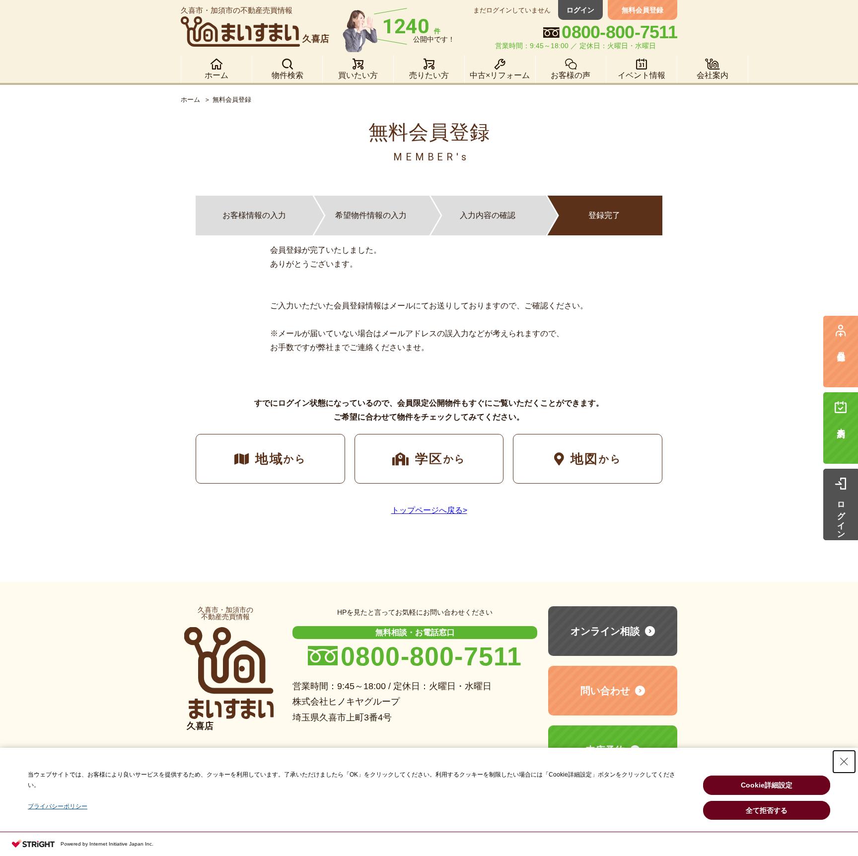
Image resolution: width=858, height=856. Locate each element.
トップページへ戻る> (429, 510)
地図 (596, 458)
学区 (440, 458)
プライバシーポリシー (57, 806)
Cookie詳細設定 (766, 785)
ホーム (190, 99)
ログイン (580, 10)
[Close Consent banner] (844, 762)
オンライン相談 (605, 631)
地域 (280, 458)
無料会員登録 (642, 10)
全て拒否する (766, 810)
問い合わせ (605, 690)
